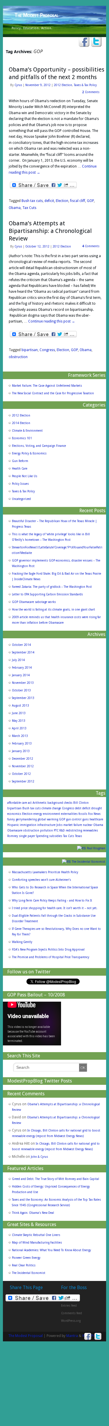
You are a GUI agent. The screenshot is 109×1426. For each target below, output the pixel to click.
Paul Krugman (96, 848)
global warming (47, 819)
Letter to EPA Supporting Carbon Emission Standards (47, 594)
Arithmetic (40, 802)
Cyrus (18, 85)
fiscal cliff (77, 201)
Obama (15, 208)
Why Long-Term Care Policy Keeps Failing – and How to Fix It (52, 900)
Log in (65, 1298)
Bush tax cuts (32, 201)
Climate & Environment (27, 430)
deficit (49, 201)
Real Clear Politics (23, 1265)
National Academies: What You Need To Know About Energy (51, 1250)
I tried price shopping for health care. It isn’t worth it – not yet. (54, 908)
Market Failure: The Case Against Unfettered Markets (47, 385)
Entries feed (69, 1305)
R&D (62, 830)
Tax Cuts (29, 208)
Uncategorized (21, 499)
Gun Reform (20, 461)
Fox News (94, 813)
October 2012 (21, 773)
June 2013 (19, 713)
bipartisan (30, 350)
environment (51, 813)
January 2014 (21, 675)
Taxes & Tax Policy (85, 85)
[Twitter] (96, 42)
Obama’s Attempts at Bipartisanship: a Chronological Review (50, 231)
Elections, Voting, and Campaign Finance (39, 445)
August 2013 (20, 705)
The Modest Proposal (36, 15)
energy (37, 813)
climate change (51, 808)
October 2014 (21, 644)
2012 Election (63, 85)
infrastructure (46, 825)
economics (14, 813)
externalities (69, 813)
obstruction (18, 357)
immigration (28, 825)
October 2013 (21, 690)
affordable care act (19, 802)
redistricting (74, 830)
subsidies (55, 836)
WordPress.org (71, 1320)
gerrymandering (26, 819)
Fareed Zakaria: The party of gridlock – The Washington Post (52, 586)
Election (62, 201)
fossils (82, 813)
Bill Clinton (81, 802)
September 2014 (23, 652)
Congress (47, 350)
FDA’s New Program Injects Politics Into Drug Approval (48, 949)
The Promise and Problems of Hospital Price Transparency (50, 957)
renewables (90, 830)
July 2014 (18, 660)
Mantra (72, 1336)
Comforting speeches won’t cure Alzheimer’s (41, 879)
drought (96, 808)
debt (78, 808)
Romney (12, 836)
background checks (59, 802)
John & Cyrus (39, 1156)
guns (85, 819)
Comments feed (71, 1313)
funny (11, 819)
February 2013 (22, 743)
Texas (78, 836)
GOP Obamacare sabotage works (34, 602)
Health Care (19, 468)
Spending (42, 836)
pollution (46, 830)
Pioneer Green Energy (26, 1257)
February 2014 (22, 667)
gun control (73, 819)
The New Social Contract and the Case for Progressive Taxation (53, 393)
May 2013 (18, 720)
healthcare (96, 819)
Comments (90, 92)
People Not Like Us (24, 476)
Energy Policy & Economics (29, 453)
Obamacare (14, 830)
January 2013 (21, 751)
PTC (56, 830)
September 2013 (23, 698)
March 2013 (20, 736)
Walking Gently (22, 942)
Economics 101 (22, 438)
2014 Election (21, 423)
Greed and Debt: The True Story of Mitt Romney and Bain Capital (55, 1179)
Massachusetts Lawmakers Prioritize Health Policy (45, 872)
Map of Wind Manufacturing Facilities (37, 1242)
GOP (90, 201)
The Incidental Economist (88, 861)
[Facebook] (84, 42)
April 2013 (19, 728)
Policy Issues (20, 483)
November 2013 (23, 682)
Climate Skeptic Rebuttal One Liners (36, 1235)
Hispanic (13, 825)
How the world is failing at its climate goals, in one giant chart (53, 609)
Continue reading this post (51, 321)
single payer (27, 836)
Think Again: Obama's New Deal (33, 1212)
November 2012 (23, 766)
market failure (72, 825)
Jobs (59, 825)
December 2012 (22, 758)
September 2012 (23, 781)
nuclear (87, 825)
